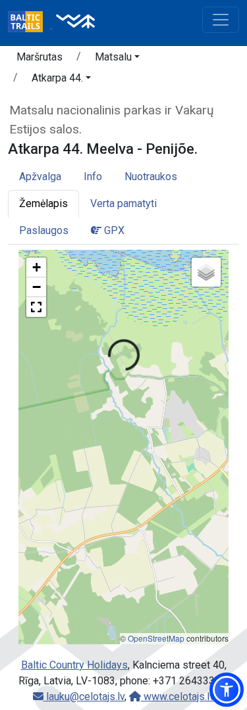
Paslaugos (44, 230)
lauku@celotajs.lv (83, 696)
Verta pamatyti (123, 203)
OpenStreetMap (156, 638)
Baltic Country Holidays (74, 665)
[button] (117, 59)
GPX (112, 230)
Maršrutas (39, 57)
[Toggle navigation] (220, 20)
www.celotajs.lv (178, 696)
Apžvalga (40, 176)
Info (93, 176)
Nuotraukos (150, 176)
